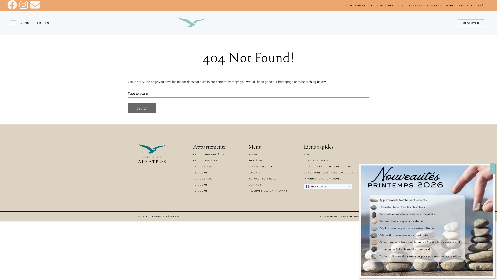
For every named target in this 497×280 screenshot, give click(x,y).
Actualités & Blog (262, 178)
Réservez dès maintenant (268, 190)
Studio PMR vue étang (210, 154)
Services (416, 5)
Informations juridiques (322, 178)
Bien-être (434, 5)
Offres (450, 5)
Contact (255, 184)
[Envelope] (35, 5)
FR (39, 22)
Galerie (254, 172)
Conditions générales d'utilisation (331, 172)
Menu (25, 22)
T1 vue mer (201, 172)
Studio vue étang (206, 160)
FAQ (306, 154)
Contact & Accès (472, 5)
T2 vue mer (201, 184)
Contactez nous (316, 160)
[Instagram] (24, 5)
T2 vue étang (203, 178)
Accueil (254, 154)
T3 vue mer (201, 190)
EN (47, 22)
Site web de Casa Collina (339, 216)
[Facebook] (12, 5)
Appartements (356, 5)
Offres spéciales (261, 166)
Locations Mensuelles (388, 5)
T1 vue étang (203, 166)
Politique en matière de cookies (328, 166)
